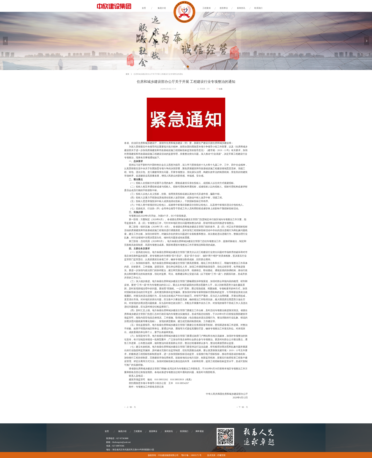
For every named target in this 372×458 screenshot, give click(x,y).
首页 (127, 74)
